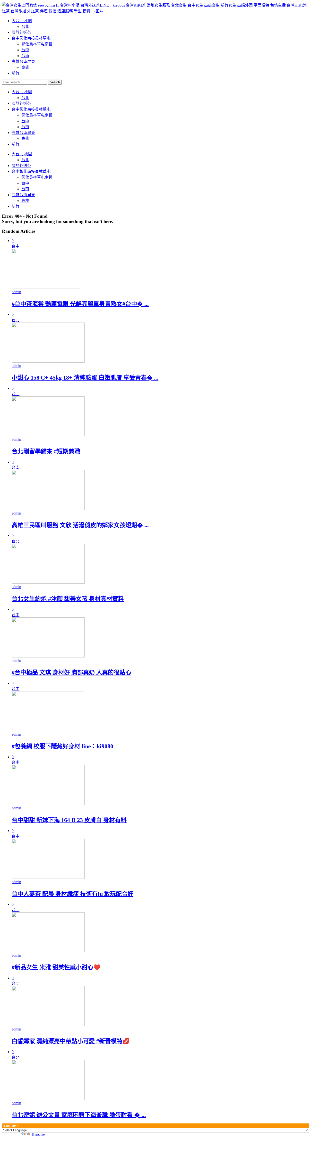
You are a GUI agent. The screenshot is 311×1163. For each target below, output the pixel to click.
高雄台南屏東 (23, 61)
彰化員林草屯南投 (36, 44)
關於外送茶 (21, 32)
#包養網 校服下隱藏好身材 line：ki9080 (62, 746)
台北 (25, 27)
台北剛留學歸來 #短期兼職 (46, 451)
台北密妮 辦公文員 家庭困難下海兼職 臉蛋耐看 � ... (79, 1115)
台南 (25, 56)
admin (16, 292)
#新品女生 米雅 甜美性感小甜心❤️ (56, 967)
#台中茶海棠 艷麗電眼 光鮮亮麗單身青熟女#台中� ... (80, 304)
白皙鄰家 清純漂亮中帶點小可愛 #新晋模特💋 (71, 1041)
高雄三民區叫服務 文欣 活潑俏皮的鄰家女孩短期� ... (80, 525)
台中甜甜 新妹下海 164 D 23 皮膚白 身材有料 (69, 820)
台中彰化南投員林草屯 (31, 38)
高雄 (25, 67)
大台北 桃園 (22, 21)
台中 (25, 50)
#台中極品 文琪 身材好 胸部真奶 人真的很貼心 (71, 672)
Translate (38, 1134)
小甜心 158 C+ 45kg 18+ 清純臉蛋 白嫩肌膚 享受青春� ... (85, 377)
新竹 (15, 73)
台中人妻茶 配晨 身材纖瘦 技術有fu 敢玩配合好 (72, 894)
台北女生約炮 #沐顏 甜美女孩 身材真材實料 (68, 599)
